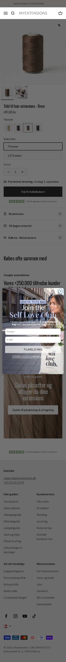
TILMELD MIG (33, 349)
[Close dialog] (60, 291)
